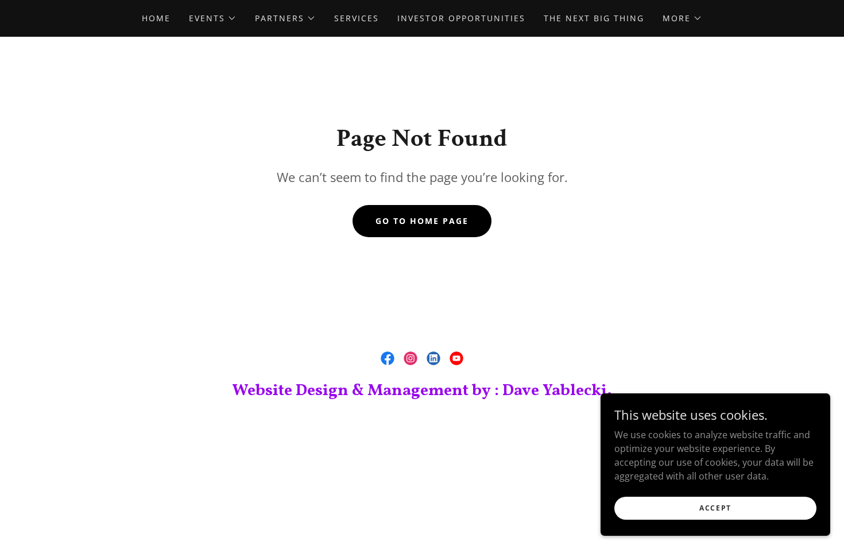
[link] (387, 358)
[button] (213, 18)
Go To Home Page (422, 220)
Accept (715, 508)
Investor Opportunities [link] (461, 18)
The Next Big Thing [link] (594, 18)
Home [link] (156, 18)
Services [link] (356, 18)
